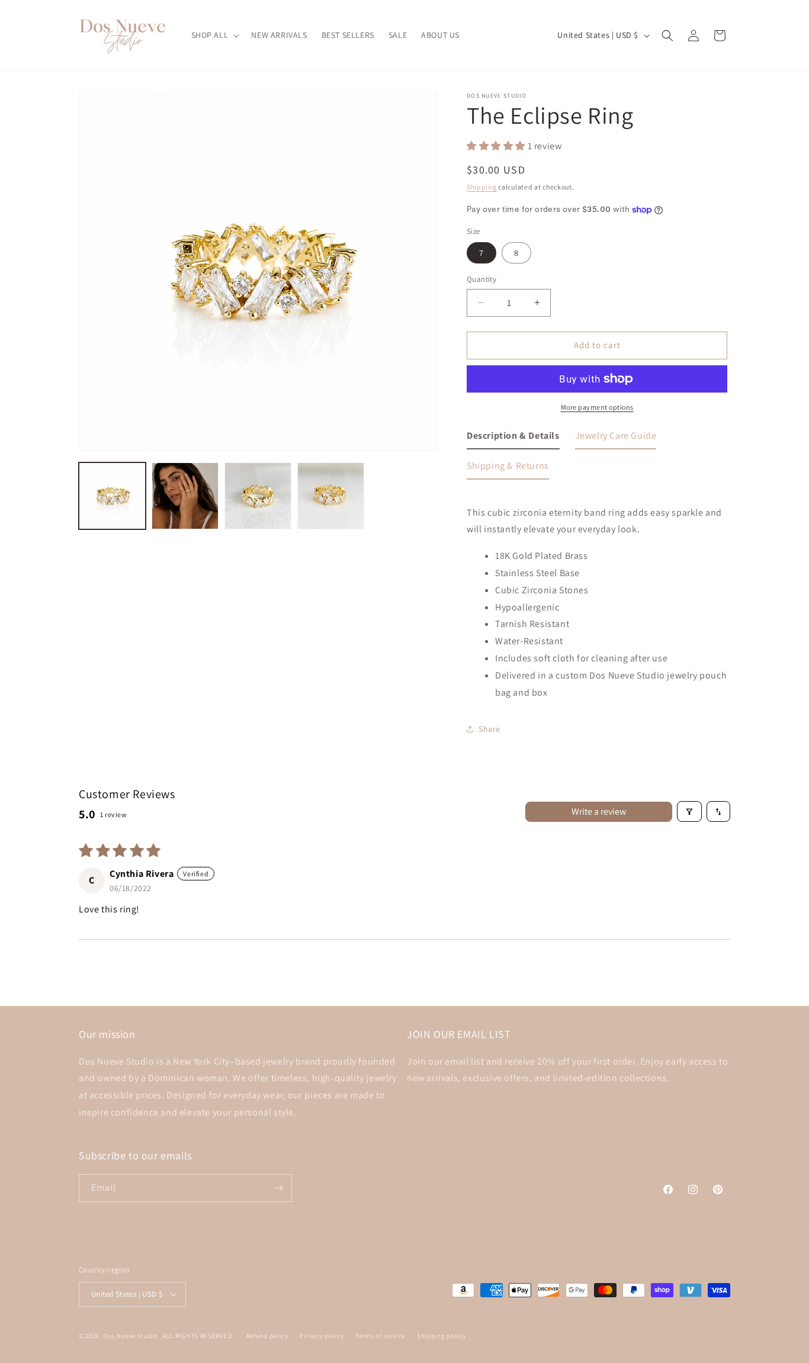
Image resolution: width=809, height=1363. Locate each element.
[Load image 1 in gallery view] (112, 495)
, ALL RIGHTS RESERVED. (197, 1336)
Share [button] (489, 729)
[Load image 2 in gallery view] (185, 495)
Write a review (599, 811)
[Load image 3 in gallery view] (257, 495)
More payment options (597, 407)
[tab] (513, 438)
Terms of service (380, 1336)
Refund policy (267, 1336)
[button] (214, 34)
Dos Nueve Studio (130, 1336)
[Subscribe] (278, 1188)
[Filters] (689, 811)
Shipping (482, 186)
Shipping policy (441, 1336)
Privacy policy (321, 1336)
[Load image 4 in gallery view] (330, 495)
